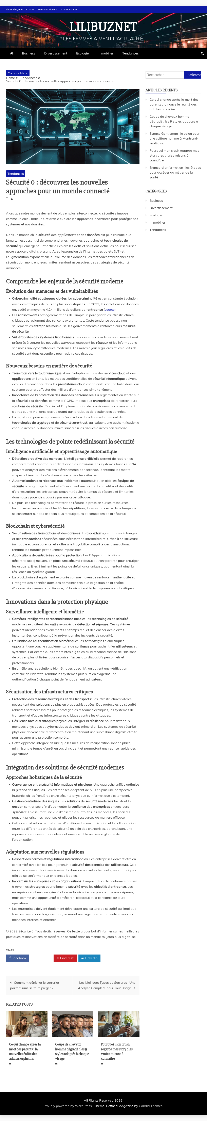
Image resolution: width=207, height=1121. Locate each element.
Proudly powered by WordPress (68, 1106)
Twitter (43, 958)
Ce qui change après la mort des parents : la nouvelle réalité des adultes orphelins (25, 1051)
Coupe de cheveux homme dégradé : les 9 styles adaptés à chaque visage (72, 1051)
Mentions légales (47, 9)
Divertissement (55, 53)
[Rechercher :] (173, 75)
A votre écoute (68, 9)
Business (28, 53)
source (110, 309)
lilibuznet (103, 27)
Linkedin (90, 958)
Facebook (18, 958)
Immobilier (105, 53)
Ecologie (82, 53)
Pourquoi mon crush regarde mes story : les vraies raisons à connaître (117, 1051)
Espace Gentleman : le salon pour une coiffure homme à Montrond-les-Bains (175, 138)
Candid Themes (151, 1106)
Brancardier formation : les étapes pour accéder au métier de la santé (175, 172)
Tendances (130, 53)
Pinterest (66, 958)
